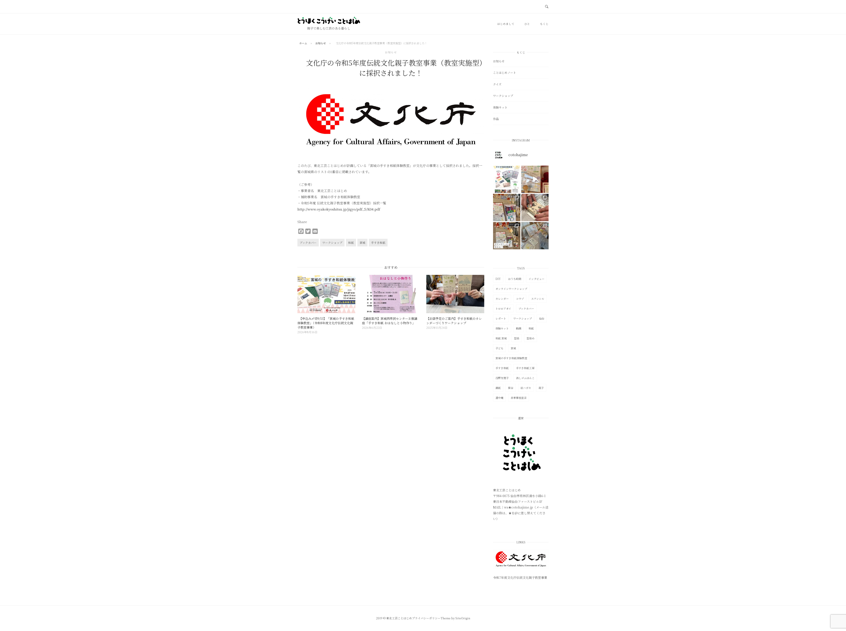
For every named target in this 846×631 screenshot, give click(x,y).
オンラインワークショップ (511, 289)
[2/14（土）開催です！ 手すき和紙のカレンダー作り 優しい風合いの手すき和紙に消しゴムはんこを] (506, 207)
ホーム (303, 43)
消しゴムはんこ (525, 378)
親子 (541, 388)
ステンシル (537, 298)
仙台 (541, 318)
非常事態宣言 (519, 398)
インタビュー (536, 279)
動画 (518, 328)
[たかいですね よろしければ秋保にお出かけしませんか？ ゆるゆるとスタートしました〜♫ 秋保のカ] (535, 179)
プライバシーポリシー (426, 618)
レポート (500, 318)
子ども (499, 348)
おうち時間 (514, 279)
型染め (530, 338)
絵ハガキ (526, 388)
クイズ (497, 84)
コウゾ (520, 298)
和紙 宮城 (501, 338)
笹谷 (510, 388)
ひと (527, 24)
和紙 (351, 243)
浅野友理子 (502, 378)
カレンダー (502, 298)
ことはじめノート (504, 72)
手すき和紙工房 (525, 368)
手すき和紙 (378, 243)
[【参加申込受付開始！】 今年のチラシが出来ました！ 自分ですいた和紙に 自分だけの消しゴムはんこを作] (506, 179)
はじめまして (505, 24)
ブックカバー (308, 243)
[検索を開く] (547, 7)
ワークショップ (332, 243)
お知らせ (320, 43)
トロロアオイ (503, 308)
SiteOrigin (462, 618)
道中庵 (499, 398)
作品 (496, 119)
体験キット (500, 107)
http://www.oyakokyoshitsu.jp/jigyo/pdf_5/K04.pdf (338, 209)
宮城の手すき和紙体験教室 (511, 358)
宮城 (362, 243)
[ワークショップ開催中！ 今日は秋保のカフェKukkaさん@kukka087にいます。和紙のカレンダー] (535, 235)
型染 (516, 338)
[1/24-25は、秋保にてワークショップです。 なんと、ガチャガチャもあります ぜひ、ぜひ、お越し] (506, 235)
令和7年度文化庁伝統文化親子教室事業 (520, 577)
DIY (498, 279)
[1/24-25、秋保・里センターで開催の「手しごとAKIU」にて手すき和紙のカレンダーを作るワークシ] (535, 207)
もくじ (544, 24)
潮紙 (498, 388)
